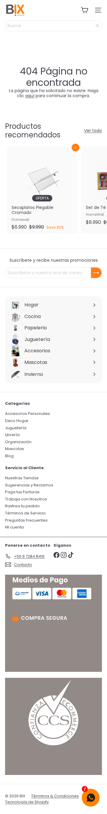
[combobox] (53, 25)
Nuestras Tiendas (22, 478)
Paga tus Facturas (22, 492)
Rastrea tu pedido (22, 506)
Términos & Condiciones (55, 796)
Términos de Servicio (25, 513)
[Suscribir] (96, 272)
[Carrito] (84, 10)
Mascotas (14, 449)
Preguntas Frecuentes (26, 520)
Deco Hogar (17, 421)
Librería (12, 435)
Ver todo (93, 130)
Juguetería (15, 428)
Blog (9, 456)
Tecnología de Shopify (27, 802)
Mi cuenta (14, 527)
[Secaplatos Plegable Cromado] (42, 190)
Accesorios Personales (27, 413)
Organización (18, 442)
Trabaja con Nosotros (26, 499)
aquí (29, 96)
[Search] (97, 25)
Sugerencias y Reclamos (29, 485)
